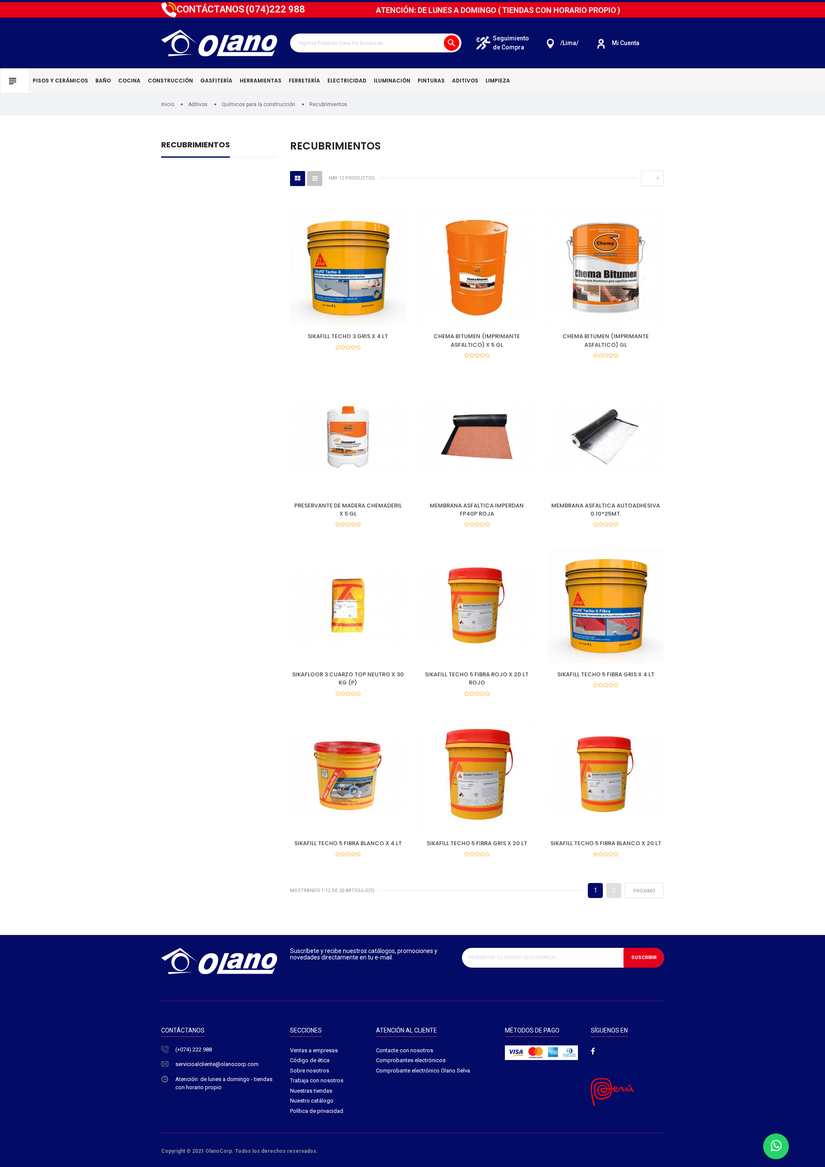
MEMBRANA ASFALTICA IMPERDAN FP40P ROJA (477, 509)
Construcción (170, 80)
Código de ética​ (310, 1060)
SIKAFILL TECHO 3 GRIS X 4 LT (348, 336)
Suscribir (644, 957)
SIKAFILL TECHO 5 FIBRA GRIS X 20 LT (477, 843)
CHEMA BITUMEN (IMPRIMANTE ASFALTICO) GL (605, 340)
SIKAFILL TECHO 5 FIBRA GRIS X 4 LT (605, 674)
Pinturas (431, 80)
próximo (644, 891)
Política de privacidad (316, 1111)
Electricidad (347, 80)
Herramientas (260, 80)
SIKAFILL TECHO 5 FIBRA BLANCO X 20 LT (605, 843)
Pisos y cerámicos (60, 80)
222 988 (275, 9)
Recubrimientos (195, 145)
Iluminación (392, 80)
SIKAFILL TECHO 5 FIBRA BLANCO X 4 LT (348, 843)
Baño (103, 80)
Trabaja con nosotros (316, 1080)
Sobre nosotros (309, 1070)
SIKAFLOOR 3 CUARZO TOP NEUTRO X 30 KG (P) (348, 678)
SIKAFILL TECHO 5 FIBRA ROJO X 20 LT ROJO (477, 678)
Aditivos (465, 80)
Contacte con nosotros (404, 1050)
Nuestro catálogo (311, 1100)
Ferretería (304, 80)
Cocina (129, 80)
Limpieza (498, 80)
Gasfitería (216, 80)
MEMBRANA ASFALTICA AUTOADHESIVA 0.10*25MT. (605, 509)
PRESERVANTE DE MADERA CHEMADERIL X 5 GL (348, 509)
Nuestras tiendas (311, 1091)
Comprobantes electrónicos (411, 1060)
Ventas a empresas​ (314, 1050)
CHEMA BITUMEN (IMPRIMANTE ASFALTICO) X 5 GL (477, 340)
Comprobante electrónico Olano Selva (423, 1070)
